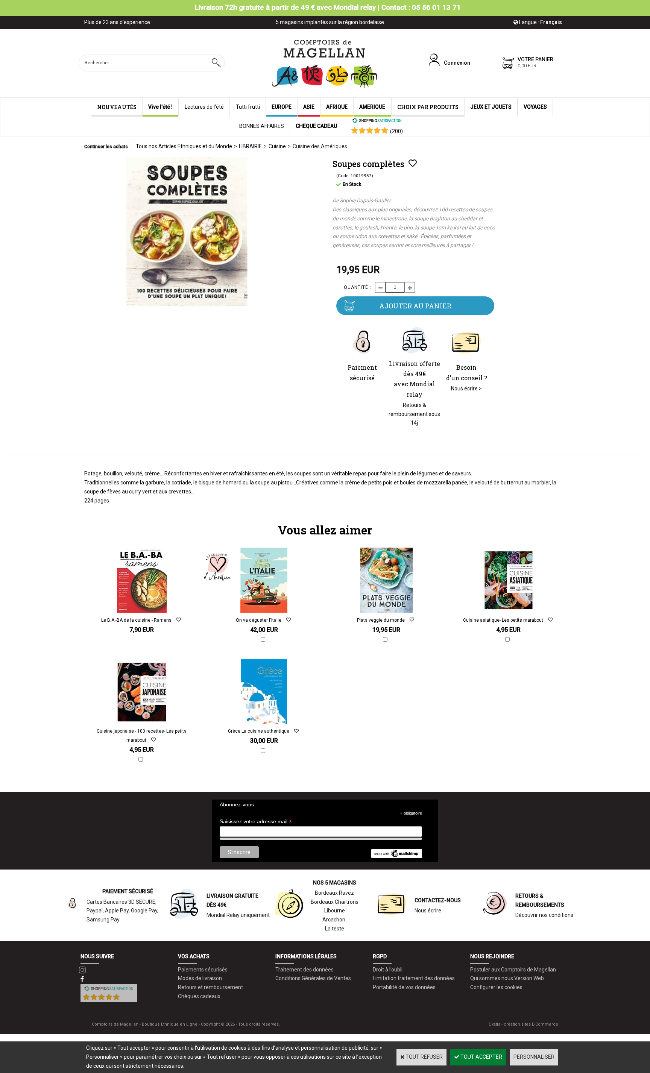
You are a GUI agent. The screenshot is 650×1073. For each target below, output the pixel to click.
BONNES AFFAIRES (261, 126)
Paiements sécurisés (203, 970)
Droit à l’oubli (387, 970)
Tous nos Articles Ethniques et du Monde (184, 146)
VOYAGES (535, 107)
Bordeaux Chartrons (334, 902)
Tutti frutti (248, 107)
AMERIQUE (372, 107)
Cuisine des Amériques (320, 146)
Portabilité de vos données (404, 987)
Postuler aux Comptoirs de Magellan (513, 970)
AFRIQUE (337, 107)
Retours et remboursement (210, 987)
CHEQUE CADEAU (316, 126)
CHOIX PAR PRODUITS (428, 107)
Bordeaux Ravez (334, 893)
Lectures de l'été (204, 107)
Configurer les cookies (496, 987)
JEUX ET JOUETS (491, 107)
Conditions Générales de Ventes (313, 978)
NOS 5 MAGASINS (334, 883)
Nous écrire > (466, 388)
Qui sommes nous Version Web (507, 978)
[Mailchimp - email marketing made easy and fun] (396, 856)
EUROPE (282, 107)
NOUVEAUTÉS (117, 107)
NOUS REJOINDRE (492, 956)
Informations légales (306, 956)
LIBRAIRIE (250, 146)
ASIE (308, 107)
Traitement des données (304, 970)
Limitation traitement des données (414, 978)
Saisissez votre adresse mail (256, 821)
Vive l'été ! (160, 107)
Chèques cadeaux (199, 996)
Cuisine (277, 146)
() (396, 131)
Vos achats (194, 956)
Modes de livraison (200, 978)
